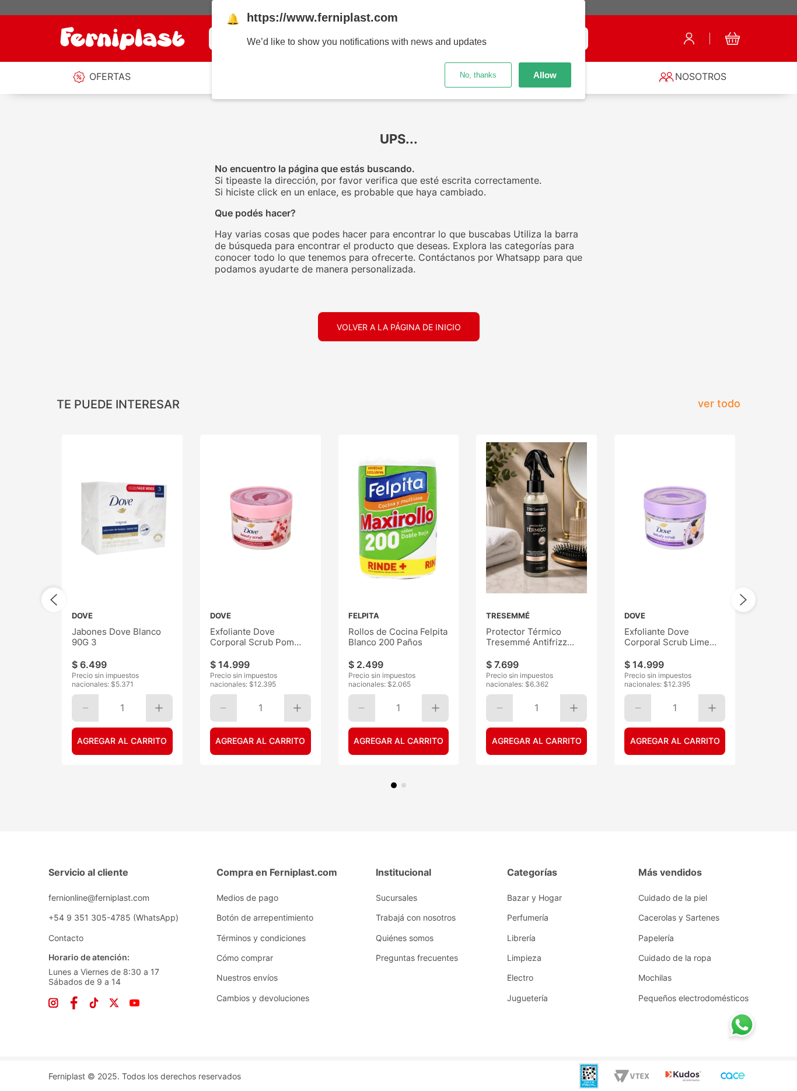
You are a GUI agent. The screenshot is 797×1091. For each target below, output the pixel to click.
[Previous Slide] (53, 600)
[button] (394, 785)
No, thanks (478, 75)
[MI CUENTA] (689, 38)
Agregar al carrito (122, 741)
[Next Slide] (743, 600)
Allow (545, 75)
